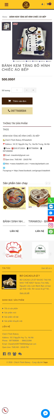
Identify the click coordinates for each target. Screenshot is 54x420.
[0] (47, 4)
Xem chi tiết (24, 293)
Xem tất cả (46, 268)
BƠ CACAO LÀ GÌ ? (30, 276)
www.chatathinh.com (19, 164)
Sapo (45, 362)
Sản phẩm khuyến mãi (13, 321)
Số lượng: (6, 90)
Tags (6, 129)
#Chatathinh (27, 140)
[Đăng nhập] (42, 4)
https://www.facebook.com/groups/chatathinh (32, 171)
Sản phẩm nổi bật (11, 317)
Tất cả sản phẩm (11, 308)
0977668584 (18, 110)
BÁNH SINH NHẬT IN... (17, 221)
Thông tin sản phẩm (15, 123)
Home (4, 17)
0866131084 (27, 341)
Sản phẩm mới (10, 313)
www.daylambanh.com (40, 164)
